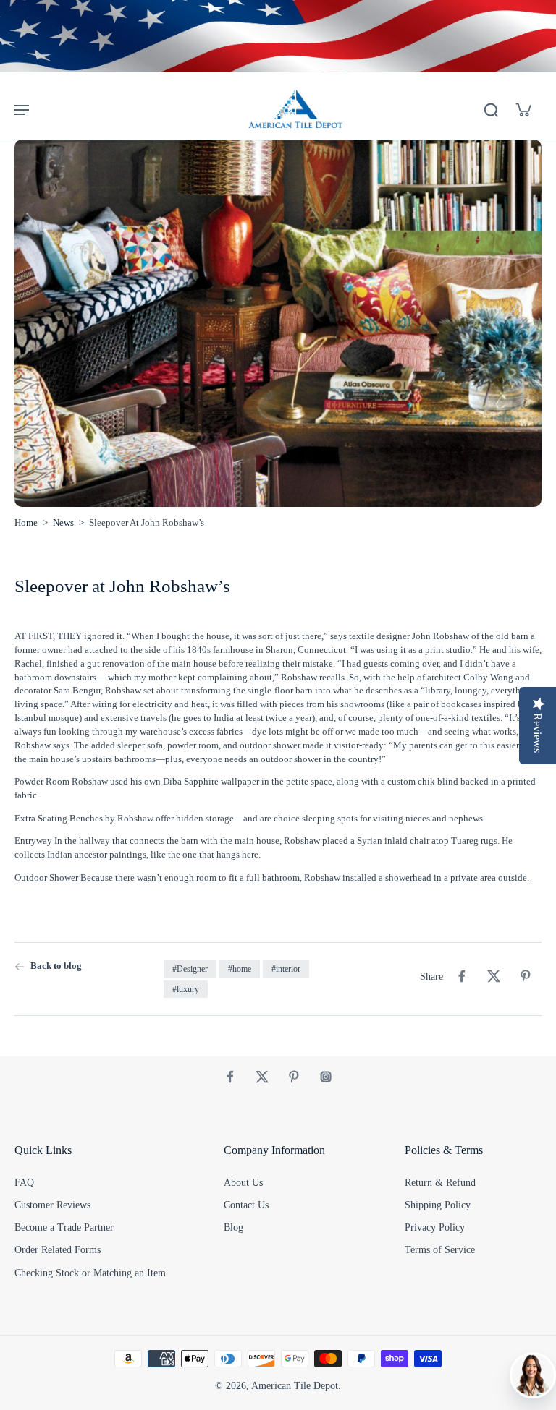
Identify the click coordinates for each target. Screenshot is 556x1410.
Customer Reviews (52, 1205)
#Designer (190, 969)
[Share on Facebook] (462, 976)
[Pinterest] (294, 1077)
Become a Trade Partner (64, 1227)
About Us (243, 1182)
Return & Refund (440, 1182)
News (63, 523)
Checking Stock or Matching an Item (90, 1273)
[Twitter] (262, 1077)
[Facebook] (230, 1077)
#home (239, 969)
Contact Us (246, 1205)
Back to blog (56, 966)
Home (26, 523)
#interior (285, 969)
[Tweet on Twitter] (494, 976)
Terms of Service (440, 1249)
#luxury (185, 989)
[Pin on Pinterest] (526, 976)
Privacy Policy (435, 1227)
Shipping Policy (438, 1205)
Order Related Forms (57, 1249)
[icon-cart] (523, 109)
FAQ (24, 1182)
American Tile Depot (294, 1385)
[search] (491, 109)
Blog (233, 1227)
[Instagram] (326, 1077)
